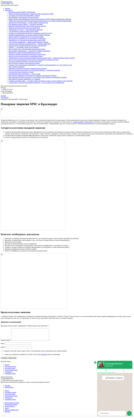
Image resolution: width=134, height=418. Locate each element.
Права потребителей (11, 410)
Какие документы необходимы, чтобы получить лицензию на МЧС (31, 14)
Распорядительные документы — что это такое (24, 74)
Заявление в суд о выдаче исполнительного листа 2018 (27, 40)
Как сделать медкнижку (17, 67)
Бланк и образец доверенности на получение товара (26, 37)
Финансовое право (11, 404)
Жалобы (7, 411)
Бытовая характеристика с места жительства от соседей (27, 26)
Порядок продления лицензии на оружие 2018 (24, 28)
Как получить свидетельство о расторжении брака (25, 56)
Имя (3, 343)
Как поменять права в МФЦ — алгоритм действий (26, 24)
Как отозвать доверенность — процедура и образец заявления (29, 51)
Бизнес (7, 365)
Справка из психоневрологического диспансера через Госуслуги (30, 33)
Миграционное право (12, 403)
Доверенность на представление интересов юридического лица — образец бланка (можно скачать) (42, 58)
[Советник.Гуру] (6, 1)
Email (3, 347)
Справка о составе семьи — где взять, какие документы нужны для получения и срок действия (40, 81)
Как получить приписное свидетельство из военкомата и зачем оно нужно (33, 59)
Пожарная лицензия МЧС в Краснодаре (22, 12)
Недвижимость (10, 406)
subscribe (44, 354)
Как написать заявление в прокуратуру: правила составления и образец (33, 75)
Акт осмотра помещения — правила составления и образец (28, 42)
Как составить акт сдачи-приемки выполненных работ (27, 49)
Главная (7, 8)
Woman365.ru (9, 387)
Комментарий (6, 340)
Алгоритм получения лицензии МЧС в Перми (24, 15)
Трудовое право (10, 368)
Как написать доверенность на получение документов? (27, 38)
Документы (8, 10)
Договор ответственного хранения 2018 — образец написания (30, 44)
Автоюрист (8, 372)
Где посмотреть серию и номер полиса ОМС (23, 31)
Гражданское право (11, 370)
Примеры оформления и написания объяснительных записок (29, 35)
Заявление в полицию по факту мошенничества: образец (28, 68)
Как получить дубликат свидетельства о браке (24, 63)
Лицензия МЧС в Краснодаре (83, 122)
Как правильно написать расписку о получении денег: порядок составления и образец (38, 77)
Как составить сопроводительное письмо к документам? (27, 45)
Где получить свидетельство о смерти (21, 72)
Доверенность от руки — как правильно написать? (26, 29)
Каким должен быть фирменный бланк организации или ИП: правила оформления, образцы (40, 19)
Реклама (7, 385)
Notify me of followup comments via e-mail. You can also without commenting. (32, 354)
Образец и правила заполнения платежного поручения (27, 54)
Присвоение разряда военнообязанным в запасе (25, 52)
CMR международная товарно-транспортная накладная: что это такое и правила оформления (40, 21)
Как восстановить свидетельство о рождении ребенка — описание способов (34, 70)
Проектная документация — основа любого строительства (28, 22)
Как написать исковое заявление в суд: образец (24, 79)
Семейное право (10, 373)
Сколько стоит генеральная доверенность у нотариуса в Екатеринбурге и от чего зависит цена (40, 65)
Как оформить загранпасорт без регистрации (24, 17)
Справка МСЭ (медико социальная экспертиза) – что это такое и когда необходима (36, 82)
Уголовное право (10, 366)
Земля (7, 408)
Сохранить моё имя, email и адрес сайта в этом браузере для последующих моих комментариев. (35, 351)
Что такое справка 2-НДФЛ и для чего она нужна (25, 61)
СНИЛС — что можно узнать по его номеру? (24, 47)
